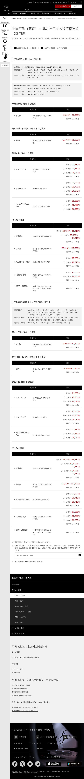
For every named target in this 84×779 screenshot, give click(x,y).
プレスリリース (35, 743)
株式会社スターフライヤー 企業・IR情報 (32, 730)
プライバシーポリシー (38, 771)
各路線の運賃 (16, 590)
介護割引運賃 (21, 275)
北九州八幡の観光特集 (19, 689)
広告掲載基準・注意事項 (31, 772)
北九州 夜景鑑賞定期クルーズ (22, 695)
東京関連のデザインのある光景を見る (25, 707)
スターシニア (21, 188)
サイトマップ (16, 771)
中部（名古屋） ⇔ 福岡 (23, 612)
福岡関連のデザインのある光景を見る (25, 711)
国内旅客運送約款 (17, 772)
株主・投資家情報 (47, 737)
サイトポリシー (26, 771)
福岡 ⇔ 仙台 (19, 622)
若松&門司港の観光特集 (20, 692)
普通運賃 (19, 236)
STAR (18, 140)
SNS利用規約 (65, 771)
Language (72, 2)
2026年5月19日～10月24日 (26, 48)
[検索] (81, 2)
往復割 (18, 249)
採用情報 (71, 737)
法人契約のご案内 (18, 633)
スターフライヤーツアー (24, 757)
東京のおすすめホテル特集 (21, 685)
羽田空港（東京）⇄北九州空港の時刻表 (25, 657)
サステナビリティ (22, 748)
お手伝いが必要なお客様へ (42, 2)
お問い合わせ (63, 2)
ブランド (29, 2)
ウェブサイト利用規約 (53, 771)
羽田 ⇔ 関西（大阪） (22, 606)
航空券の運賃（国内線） (22, 578)
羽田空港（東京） (18, 669)
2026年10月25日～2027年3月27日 (55, 48)
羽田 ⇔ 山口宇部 (20, 617)
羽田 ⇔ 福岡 (19, 601)
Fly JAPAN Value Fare (22, 205)
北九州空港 (16, 673)
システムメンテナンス (57, 743)
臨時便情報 (16, 584)
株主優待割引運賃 (23, 262)
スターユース (21, 169)
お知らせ (19, 743)
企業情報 (22, 737)
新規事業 (40, 748)
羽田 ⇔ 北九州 (20, 595)
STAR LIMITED (22, 286)
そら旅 (18, 116)
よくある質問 (53, 2)
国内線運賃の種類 (18, 628)
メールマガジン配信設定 (51, 757)
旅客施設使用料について (48, 556)
